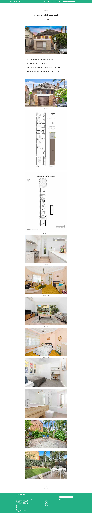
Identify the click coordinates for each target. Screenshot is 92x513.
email (24, 503)
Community (47, 503)
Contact (68, 1)
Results (31, 498)
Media (46, 502)
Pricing (56, 1)
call (27, 503)
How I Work (50, 1)
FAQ (31, 499)
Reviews (60, 1)
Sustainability (47, 498)
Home (45, 1)
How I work (47, 499)
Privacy (46, 504)
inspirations (50, 486)
